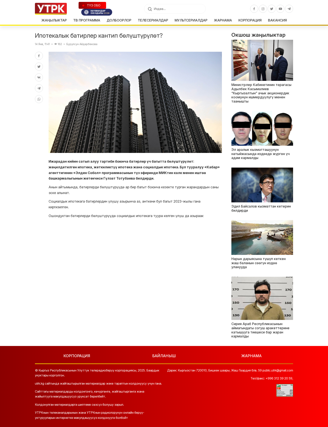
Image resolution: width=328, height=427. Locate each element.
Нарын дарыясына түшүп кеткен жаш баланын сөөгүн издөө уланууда (258, 263)
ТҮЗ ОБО (93, 5)
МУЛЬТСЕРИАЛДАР (191, 20)
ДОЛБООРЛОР (119, 20)
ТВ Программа (86, 20)
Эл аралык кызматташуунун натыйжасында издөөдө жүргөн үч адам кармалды (260, 154)
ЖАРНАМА (251, 356)
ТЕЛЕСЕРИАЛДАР (153, 20)
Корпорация (250, 20)
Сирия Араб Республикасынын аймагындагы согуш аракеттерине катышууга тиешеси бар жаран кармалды (260, 330)
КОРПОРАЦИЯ (76, 356)
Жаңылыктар (54, 20)
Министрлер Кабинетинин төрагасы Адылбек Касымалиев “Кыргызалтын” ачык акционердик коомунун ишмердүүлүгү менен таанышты (261, 93)
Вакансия (277, 20)
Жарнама (223, 20)
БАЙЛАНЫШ (164, 356)
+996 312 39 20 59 (279, 378)
